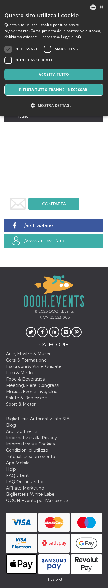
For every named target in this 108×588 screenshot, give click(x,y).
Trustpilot (54, 579)
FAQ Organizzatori (25, 481)
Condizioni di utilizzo (27, 450)
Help (11, 469)
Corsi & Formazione (26, 360)
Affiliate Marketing (25, 488)
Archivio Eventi (21, 431)
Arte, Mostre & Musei (28, 354)
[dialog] (54, 58)
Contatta (54, 204)
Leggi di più (71, 36)
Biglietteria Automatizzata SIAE (39, 419)
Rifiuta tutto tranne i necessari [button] (54, 89)
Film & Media (19, 372)
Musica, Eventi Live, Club (32, 391)
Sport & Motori (21, 404)
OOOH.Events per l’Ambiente (37, 500)
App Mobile (18, 463)
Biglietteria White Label (31, 494)
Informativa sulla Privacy (31, 437)
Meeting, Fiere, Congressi (32, 385)
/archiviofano (38, 225)
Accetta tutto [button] (54, 74)
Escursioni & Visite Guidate (34, 366)
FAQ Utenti (18, 475)
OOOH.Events (61, 311)
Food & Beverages (25, 379)
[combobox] (93, 7)
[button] (54, 105)
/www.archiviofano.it (46, 240)
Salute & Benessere (26, 398)
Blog (11, 425)
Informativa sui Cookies (30, 444)
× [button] (101, 7)
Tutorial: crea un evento (30, 456)
